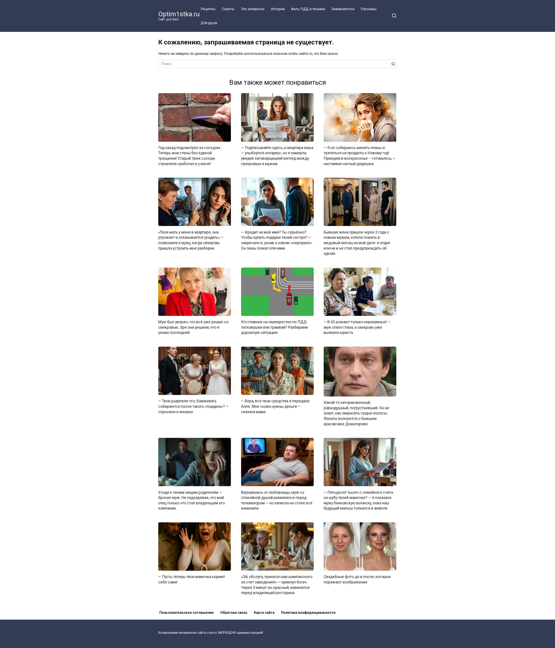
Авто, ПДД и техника (308, 9)
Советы (228, 9)
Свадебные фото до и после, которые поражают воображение (357, 579)
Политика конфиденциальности (308, 613)
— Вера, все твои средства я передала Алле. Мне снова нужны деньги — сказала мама (275, 406)
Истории (278, 9)
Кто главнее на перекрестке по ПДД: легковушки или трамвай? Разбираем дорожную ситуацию (274, 327)
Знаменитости (342, 9)
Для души (209, 23)
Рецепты (208, 9)
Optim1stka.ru (179, 14)
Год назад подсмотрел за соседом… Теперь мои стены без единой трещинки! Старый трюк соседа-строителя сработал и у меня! (190, 156)
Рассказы (369, 9)
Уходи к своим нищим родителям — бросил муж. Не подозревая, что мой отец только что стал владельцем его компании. (191, 500)
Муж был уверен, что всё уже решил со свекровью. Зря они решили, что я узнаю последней (193, 327)
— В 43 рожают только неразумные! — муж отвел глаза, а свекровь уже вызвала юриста (357, 327)
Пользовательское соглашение (186, 613)
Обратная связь (233, 613)
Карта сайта (264, 613)
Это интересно (252, 9)
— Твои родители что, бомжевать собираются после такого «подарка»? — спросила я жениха (193, 406)
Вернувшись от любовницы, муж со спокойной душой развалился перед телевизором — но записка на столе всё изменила (276, 500)
